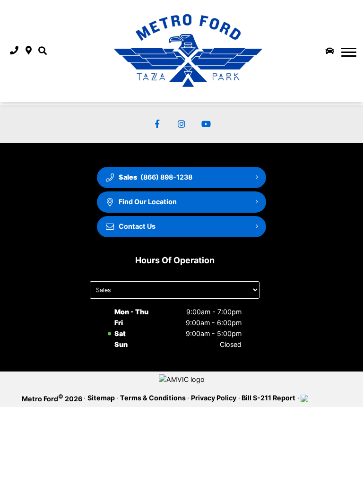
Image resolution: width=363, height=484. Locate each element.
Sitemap (101, 398)
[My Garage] (330, 51)
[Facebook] (157, 124)
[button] (42, 51)
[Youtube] (206, 124)
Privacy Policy (213, 398)
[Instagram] (181, 124)
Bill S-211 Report (268, 398)
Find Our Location (148, 202)
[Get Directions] (28, 51)
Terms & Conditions (153, 398)
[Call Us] (14, 51)
